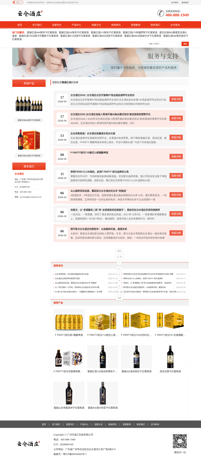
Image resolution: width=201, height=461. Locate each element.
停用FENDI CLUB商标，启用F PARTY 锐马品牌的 (154, 278)
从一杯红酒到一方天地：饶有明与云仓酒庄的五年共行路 (86, 287)
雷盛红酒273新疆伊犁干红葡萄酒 (140, 32)
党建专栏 (57, 25)
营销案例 (135, 25)
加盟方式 (96, 25)
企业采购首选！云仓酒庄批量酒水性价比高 (86, 274)
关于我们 (174, 2)
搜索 (185, 44)
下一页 (119, 292)
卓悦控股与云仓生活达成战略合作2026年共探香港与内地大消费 (154, 274)
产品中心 (76, 25)
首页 (19, 25)
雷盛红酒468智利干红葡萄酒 (42, 32)
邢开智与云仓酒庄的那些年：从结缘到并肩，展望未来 (154, 287)
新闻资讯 (116, 25)
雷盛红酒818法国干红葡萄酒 (75, 35)
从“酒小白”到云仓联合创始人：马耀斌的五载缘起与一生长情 (86, 291)
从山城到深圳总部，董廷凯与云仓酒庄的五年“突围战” (86, 283)
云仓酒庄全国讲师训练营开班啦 (86, 278)
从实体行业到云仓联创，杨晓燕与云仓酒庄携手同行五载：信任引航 (154, 291)
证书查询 (175, 25)
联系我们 (185, 2)
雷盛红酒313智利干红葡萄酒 (106, 32)
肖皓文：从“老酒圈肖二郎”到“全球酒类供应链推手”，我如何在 (154, 283)
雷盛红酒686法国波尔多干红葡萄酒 (142, 35)
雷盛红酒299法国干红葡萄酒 (107, 35)
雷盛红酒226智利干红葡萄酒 (74, 32)
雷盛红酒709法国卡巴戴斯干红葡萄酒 (38, 35)
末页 (119, 298)
